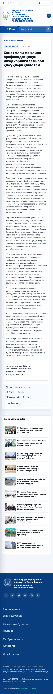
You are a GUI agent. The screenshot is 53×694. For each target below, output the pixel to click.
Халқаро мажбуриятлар (16, 624)
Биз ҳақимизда (11, 609)
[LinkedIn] (38, 595)
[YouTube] (25, 595)
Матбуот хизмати (13, 639)
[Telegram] (18, 397)
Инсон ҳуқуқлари (12, 616)
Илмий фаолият (11, 654)
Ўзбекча (44, 3)
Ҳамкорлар (9, 646)
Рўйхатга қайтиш (14, 40)
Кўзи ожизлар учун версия (4, 3)
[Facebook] (23, 397)
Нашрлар (8, 631)
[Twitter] (28, 397)
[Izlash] (48, 29)
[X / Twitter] (12, 595)
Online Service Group (27, 689)
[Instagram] (31, 595)
